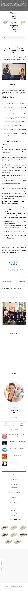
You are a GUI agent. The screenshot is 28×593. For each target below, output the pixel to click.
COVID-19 (14, 474)
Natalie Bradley (16, 288)
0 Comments (23, 277)
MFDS (14, 500)
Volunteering (14, 513)
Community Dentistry (14, 479)
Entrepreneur (14, 489)
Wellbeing (14, 515)
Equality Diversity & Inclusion (14, 492)
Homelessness (14, 495)
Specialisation (14, 510)
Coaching (14, 477)
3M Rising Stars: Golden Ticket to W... (12, 322)
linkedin (22, 425)
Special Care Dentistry (14, 507)
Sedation (14, 505)
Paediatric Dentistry (14, 502)
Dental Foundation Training (14, 484)
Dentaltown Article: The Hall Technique (17, 441)
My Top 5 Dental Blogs (16, 455)
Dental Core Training (14, 482)
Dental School (14, 487)
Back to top (21, 590)
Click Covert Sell (14, 44)
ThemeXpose (17, 586)
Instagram (6, 425)
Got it (17, 10)
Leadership (14, 497)
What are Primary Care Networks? (17, 448)
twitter (14, 425)
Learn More (12, 10)
